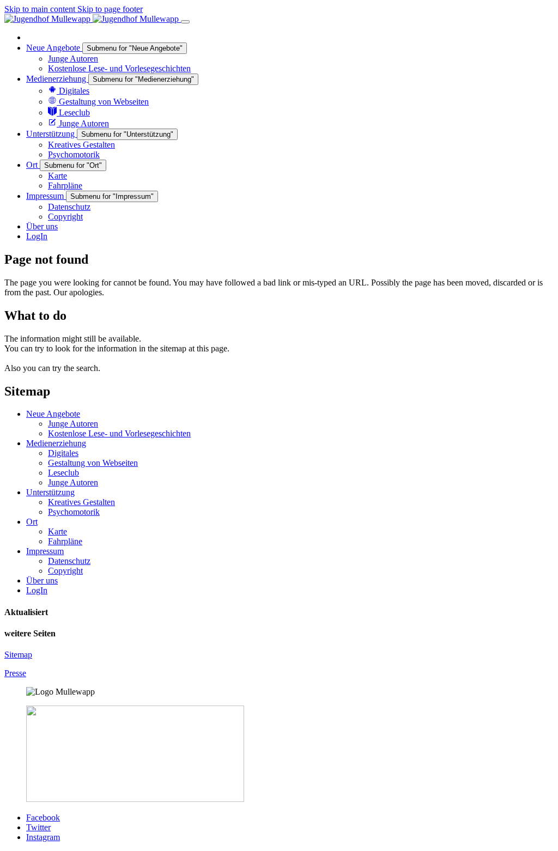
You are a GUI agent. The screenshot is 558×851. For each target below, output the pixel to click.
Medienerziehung (56, 443)
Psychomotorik (74, 511)
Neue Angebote (53, 413)
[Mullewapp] (92, 18)
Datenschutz (69, 561)
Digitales (63, 453)
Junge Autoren (73, 423)
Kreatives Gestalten (81, 502)
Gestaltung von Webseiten (93, 462)
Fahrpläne (65, 541)
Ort (32, 521)
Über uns (42, 580)
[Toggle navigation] (185, 21)
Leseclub (63, 472)
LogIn (36, 590)
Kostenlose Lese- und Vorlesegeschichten (119, 433)
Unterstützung (50, 492)
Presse (15, 673)
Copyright (65, 570)
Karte (57, 531)
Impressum (45, 551)
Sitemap (18, 654)
